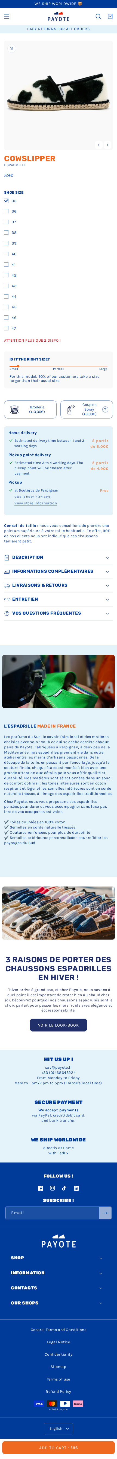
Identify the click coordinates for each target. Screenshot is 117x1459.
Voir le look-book (58, 1025)
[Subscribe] (105, 1213)
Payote (64, 1409)
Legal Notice (58, 1342)
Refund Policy (58, 1391)
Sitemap (58, 1366)
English (56, 1428)
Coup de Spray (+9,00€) (88, 409)
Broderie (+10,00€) (37, 409)
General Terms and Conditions (59, 1329)
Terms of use (58, 1379)
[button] (7, 16)
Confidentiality (59, 1354)
